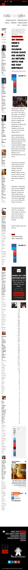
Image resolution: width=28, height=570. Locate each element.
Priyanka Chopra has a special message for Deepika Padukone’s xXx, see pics (4, 223)
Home (17, 531)
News (13, 30)
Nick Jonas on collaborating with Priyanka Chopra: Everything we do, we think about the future (4, 411)
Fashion (12, 533)
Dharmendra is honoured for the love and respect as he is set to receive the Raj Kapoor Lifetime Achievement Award (4, 283)
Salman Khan (18, 30)
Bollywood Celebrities (13, 538)
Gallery (13, 531)
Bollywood (22, 533)
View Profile (14, 431)
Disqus (16, 496)
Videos (17, 533)
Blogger (17, 493)
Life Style (23, 540)
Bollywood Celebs (17, 36)
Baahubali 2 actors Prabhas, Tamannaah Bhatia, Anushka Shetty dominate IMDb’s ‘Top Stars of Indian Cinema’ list (4, 348)
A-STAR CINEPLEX (6, 568)
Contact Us (24, 1)
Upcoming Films (15, 536)
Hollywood (22, 536)
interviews (22, 538)
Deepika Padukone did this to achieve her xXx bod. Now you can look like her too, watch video (4, 469)
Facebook (17, 498)
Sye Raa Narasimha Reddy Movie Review (4, 159)
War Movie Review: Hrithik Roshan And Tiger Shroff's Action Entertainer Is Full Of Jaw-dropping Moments (19, 483)
